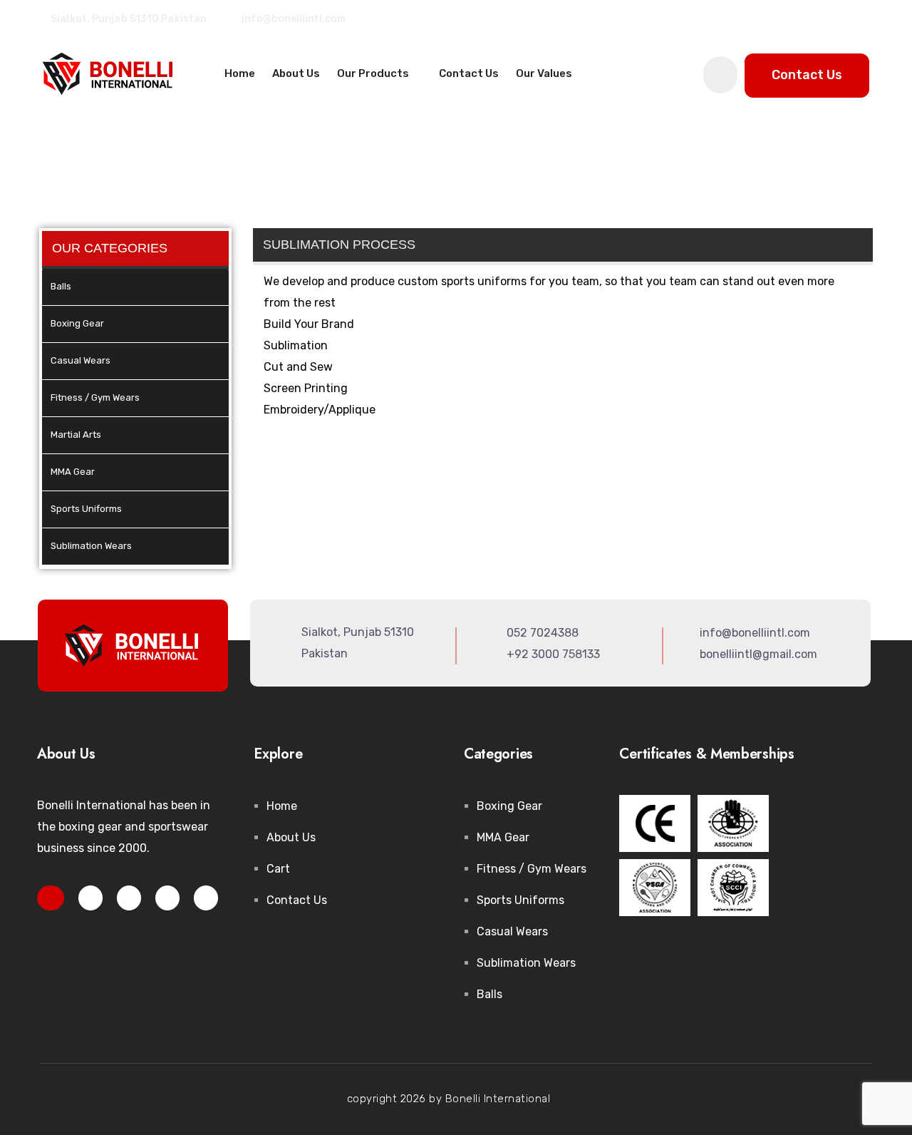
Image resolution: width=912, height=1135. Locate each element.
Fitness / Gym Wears (95, 397)
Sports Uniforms (86, 508)
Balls (61, 286)
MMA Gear (73, 471)
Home (239, 73)
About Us (296, 73)
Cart (278, 868)
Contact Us (469, 73)
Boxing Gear (77, 323)
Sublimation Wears (91, 545)
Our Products (374, 73)
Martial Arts (76, 434)
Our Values (544, 73)
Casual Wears (80, 360)
